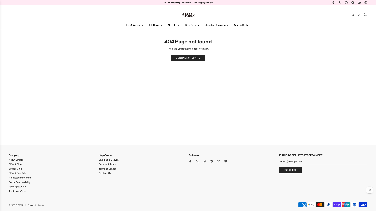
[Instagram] (346, 2)
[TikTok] (365, 2)
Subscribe (290, 170)
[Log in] (359, 15)
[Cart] (365, 15)
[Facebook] (333, 2)
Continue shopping (188, 58)
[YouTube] (359, 2)
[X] (340, 2)
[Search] (353, 15)
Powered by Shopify (36, 205)
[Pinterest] (353, 2)
